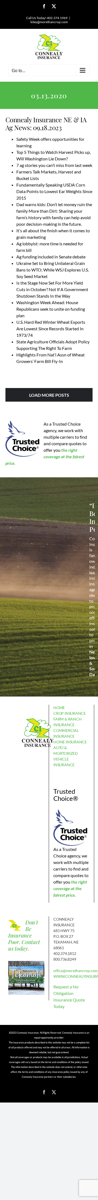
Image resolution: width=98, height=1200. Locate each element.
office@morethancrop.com (75, 970)
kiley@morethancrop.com (49, 22)
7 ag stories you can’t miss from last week (54, 165)
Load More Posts (49, 395)
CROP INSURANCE (69, 713)
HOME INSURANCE (70, 742)
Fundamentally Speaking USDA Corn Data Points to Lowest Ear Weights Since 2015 (54, 191)
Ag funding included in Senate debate (50, 256)
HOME (59, 707)
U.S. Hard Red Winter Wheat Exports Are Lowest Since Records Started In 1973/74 (50, 328)
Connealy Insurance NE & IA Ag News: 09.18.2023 (46, 123)
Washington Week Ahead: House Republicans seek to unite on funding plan (50, 309)
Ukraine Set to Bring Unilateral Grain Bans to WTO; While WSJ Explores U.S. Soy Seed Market (52, 270)
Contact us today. (24, 945)
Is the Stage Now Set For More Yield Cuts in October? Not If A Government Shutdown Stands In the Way (52, 289)
